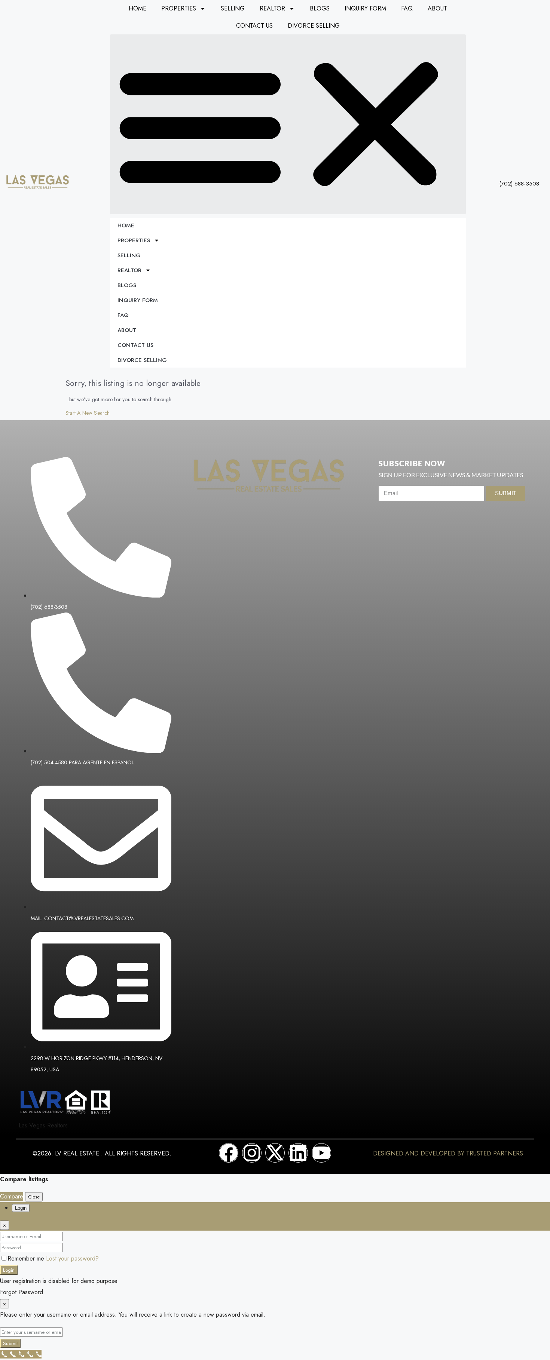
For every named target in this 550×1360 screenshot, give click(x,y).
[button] (288, 124)
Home (137, 8)
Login (9, 1270)
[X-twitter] (275, 1153)
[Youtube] (321, 1153)
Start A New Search (87, 413)
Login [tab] (21, 1208)
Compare (11, 1196)
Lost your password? (72, 1258)
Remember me (26, 1258)
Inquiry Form (365, 8)
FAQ (407, 8)
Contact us (254, 25)
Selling (233, 8)
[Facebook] (228, 1153)
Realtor (272, 8)
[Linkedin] (298, 1153)
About (437, 8)
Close (34, 1196)
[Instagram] (252, 1153)
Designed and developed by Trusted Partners (448, 1153)
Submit (10, 1343)
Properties (178, 8)
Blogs (320, 8)
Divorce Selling (314, 25)
